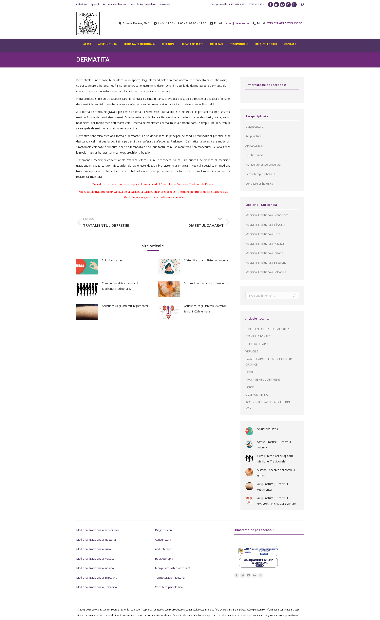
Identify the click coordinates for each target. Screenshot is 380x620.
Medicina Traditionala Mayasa (264, 243)
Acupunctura (253, 136)
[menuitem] (81, 4)
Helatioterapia (254, 155)
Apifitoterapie (254, 145)
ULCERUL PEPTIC (256, 394)
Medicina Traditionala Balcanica (265, 272)
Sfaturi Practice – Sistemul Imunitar (206, 260)
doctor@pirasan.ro (236, 23)
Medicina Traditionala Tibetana (265, 224)
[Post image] (87, 266)
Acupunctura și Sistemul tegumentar (125, 306)
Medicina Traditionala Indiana (264, 253)
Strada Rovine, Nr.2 (136, 23)
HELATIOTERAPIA (256, 344)
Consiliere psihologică (259, 183)
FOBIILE (250, 372)
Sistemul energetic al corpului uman (207, 283)
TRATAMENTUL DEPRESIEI (262, 379)
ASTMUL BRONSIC (257, 336)
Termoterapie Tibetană (260, 174)
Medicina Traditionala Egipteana (265, 262)
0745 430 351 (256, 4)
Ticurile (250, 387)
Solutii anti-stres (112, 260)
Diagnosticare (254, 126)
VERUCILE (251, 351)
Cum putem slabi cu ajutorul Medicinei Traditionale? (120, 286)
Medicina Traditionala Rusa (262, 234)
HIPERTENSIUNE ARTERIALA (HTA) (268, 329)
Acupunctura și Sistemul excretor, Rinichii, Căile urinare (205, 308)
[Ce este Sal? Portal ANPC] (258, 555)
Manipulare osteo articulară (263, 164)
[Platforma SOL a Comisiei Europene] (258, 566)
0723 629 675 (237, 4)
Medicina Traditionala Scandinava (266, 215)
